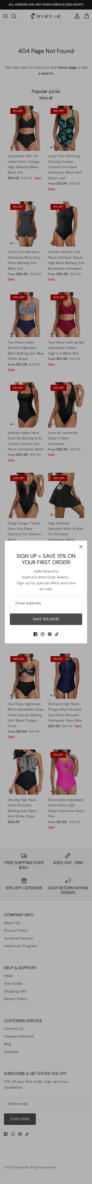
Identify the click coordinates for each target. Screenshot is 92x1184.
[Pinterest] (50, 634)
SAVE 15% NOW (46, 619)
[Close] (81, 546)
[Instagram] (42, 634)
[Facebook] (35, 634)
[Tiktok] (57, 634)
